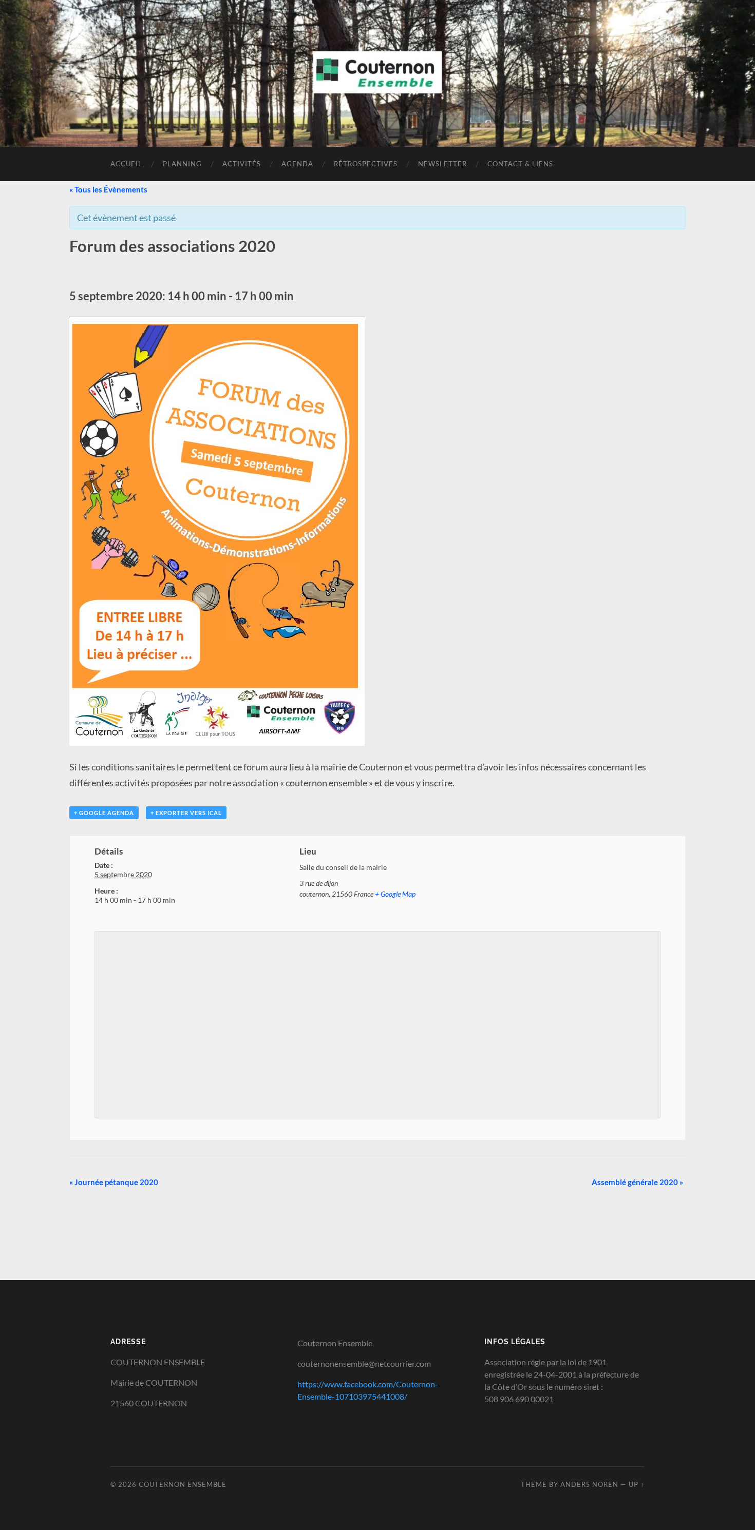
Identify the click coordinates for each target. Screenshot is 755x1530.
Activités (241, 164)
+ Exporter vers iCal (186, 812)
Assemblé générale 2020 (637, 1182)
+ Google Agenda (104, 812)
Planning (182, 164)
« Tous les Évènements (108, 189)
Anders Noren (589, 1484)
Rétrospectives (366, 164)
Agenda (297, 164)
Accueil (126, 164)
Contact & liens (520, 164)
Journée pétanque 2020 (113, 1182)
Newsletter (442, 164)
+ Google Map (395, 893)
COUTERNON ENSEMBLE (182, 1484)
